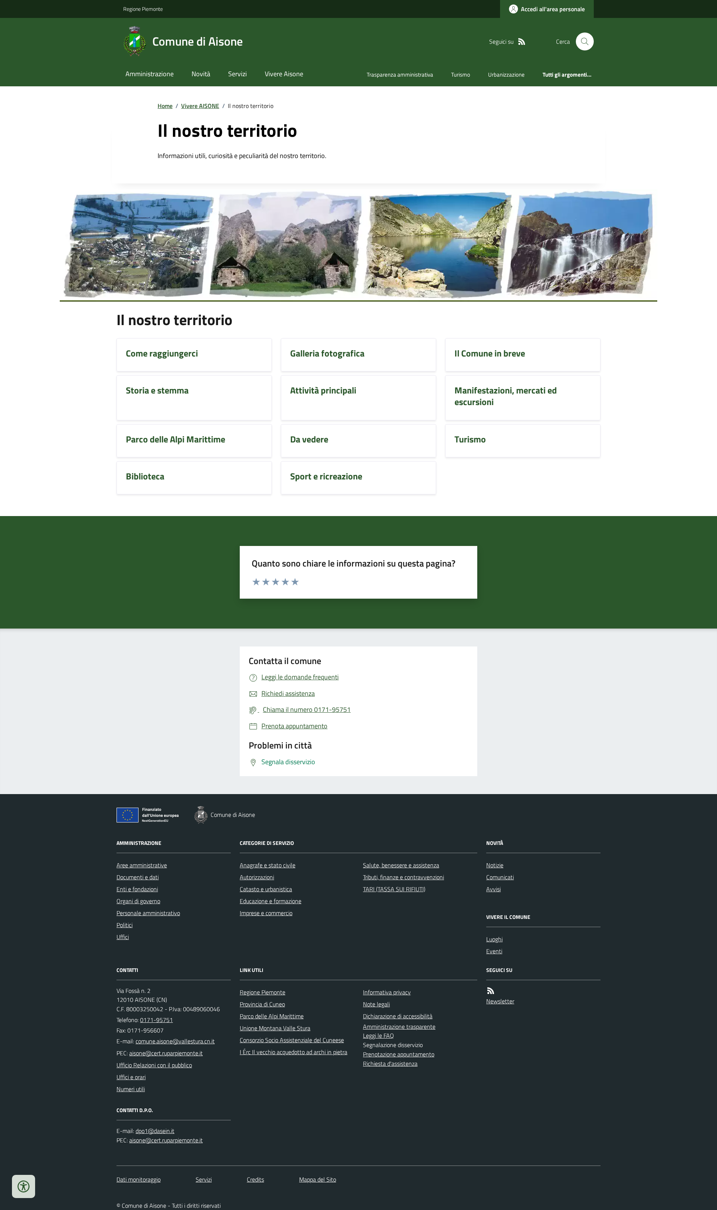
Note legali (376, 1004)
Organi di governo (138, 900)
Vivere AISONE (200, 105)
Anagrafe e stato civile (267, 865)
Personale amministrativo (148, 912)
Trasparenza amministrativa (400, 74)
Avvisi (493, 889)
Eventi (494, 951)
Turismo (460, 74)
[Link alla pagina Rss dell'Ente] (490, 991)
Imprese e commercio (266, 912)
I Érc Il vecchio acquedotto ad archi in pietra (293, 1051)
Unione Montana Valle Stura (275, 1028)
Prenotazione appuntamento (398, 1054)
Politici (125, 924)
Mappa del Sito (317, 1179)
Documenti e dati (138, 877)
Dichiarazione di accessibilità (397, 1016)
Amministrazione (149, 74)
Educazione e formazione (270, 900)
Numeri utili (131, 1088)
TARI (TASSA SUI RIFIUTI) (394, 889)
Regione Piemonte (143, 9)
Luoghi (494, 939)
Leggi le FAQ (378, 1035)
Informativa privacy (387, 992)
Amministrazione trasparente (399, 1026)
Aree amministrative (142, 865)
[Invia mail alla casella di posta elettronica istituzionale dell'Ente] (175, 1041)
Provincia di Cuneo (262, 1004)
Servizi (237, 74)
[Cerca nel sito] (582, 41)
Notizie (494, 865)
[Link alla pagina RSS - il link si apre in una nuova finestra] (521, 41)
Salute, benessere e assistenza (401, 865)
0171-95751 (156, 1019)
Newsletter (500, 1001)
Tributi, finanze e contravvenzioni (403, 877)
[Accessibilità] (24, 1186)
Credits (255, 1179)
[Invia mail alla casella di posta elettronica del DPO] (155, 1131)
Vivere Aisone (284, 74)
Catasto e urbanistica (266, 889)
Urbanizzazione (506, 74)
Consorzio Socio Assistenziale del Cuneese (292, 1039)
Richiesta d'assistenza (390, 1063)
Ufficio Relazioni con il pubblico (154, 1065)
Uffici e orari (131, 1076)
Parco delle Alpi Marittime (272, 1016)
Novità (201, 74)
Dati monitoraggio (139, 1179)
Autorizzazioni (257, 877)
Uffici (123, 936)
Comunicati (500, 877)
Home (165, 105)
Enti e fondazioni (137, 889)
